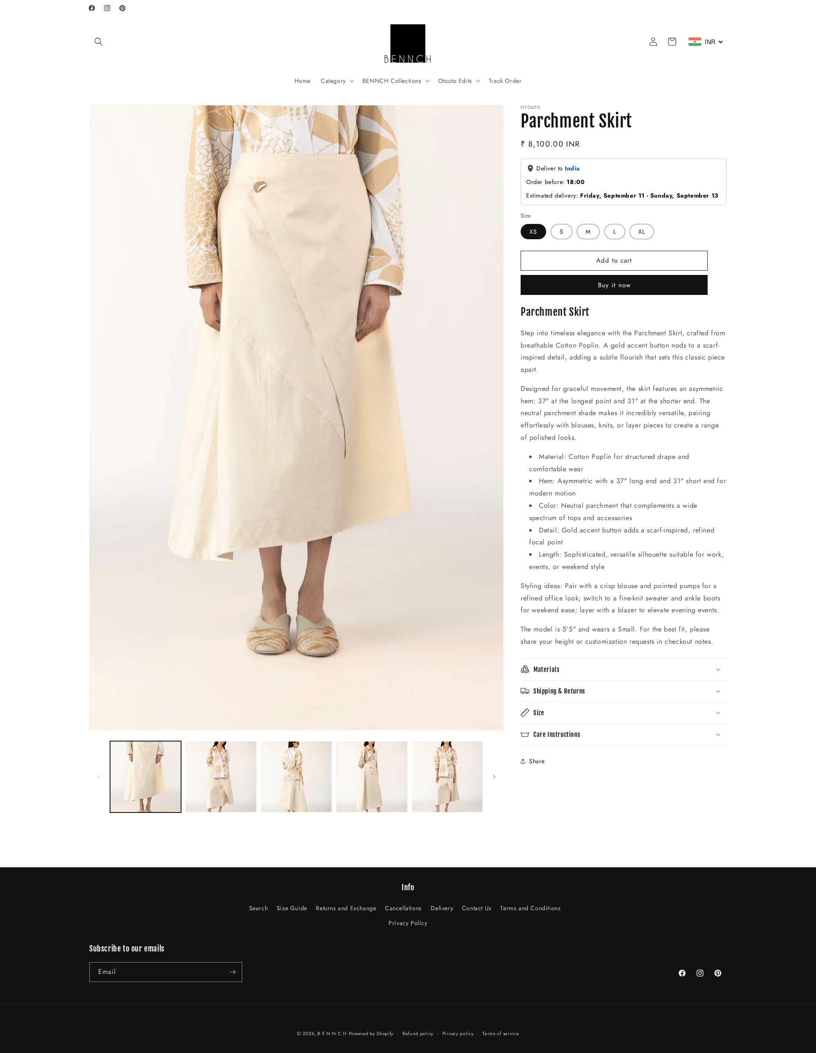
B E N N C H (332, 1033)
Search (258, 908)
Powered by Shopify (371, 1033)
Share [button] (537, 761)
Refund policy (418, 1033)
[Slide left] (98, 776)
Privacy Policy (407, 923)
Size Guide (292, 908)
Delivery (442, 908)
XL (641, 231)
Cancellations (403, 908)
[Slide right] (494, 776)
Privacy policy (458, 1033)
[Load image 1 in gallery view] (145, 776)
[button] (98, 41)
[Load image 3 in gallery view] (296, 776)
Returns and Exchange (346, 908)
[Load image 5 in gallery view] (447, 776)
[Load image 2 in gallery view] (220, 776)
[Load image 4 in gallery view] (371, 776)
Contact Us (477, 908)
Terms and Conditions (530, 908)
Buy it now (614, 284)
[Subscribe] (232, 972)
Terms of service (500, 1033)
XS (533, 231)
